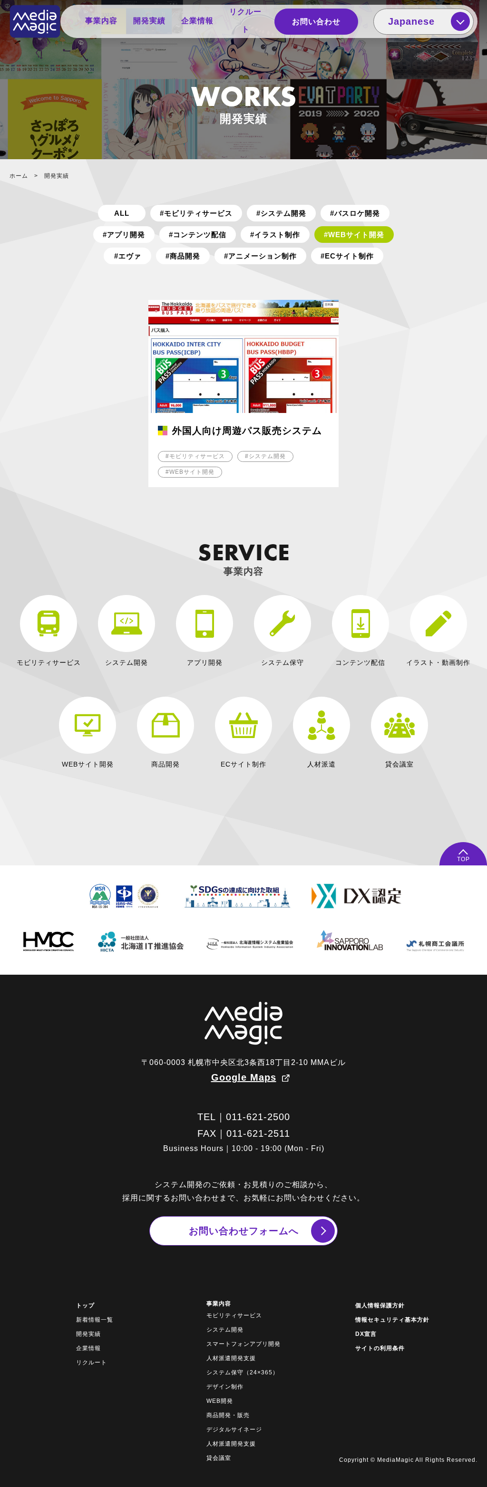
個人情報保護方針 (380, 1305)
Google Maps (243, 1077)
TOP (463, 859)
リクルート (245, 20)
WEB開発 (219, 1401)
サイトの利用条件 (380, 1348)
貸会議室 (218, 1458)
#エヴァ (127, 256)
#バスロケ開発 (355, 213)
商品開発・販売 (228, 1415)
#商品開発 (183, 256)
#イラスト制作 (275, 234)
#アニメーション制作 (260, 256)
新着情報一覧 (94, 1319)
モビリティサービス (234, 1315)
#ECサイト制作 (347, 256)
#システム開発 (281, 213)
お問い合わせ (316, 22)
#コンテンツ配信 (197, 234)
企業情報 (197, 21)
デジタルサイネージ (234, 1429)
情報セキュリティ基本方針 (392, 1319)
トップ (85, 1305)
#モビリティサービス (196, 213)
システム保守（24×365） (242, 1372)
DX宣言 (366, 1334)
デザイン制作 (225, 1386)
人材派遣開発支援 (231, 1358)
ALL (121, 213)
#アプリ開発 (124, 234)
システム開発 (225, 1329)
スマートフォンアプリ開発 (243, 1344)
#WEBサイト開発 (354, 234)
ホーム (19, 176)
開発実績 (149, 21)
